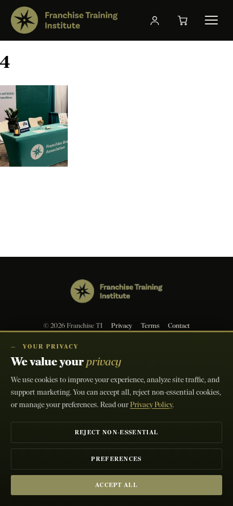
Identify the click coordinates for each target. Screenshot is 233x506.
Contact (179, 325)
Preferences (116, 459)
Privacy (121, 325)
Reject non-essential (116, 432)
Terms (150, 325)
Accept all (116, 485)
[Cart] (182, 20)
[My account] (154, 20)
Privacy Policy (151, 404)
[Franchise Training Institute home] (64, 20)
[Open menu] (211, 20)
